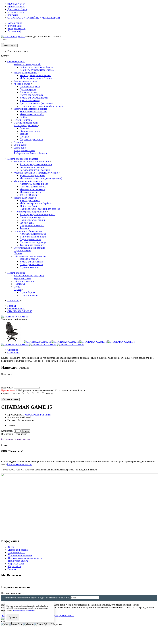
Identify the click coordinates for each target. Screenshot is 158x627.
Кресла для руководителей (34, 97)
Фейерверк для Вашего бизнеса (30, 153)
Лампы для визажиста (31, 264)
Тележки (24, 228)
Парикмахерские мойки (32, 220)
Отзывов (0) (13, 352)
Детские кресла (28, 89)
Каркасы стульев (22, 278)
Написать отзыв (22, 439)
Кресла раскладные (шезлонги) (36, 103)
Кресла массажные (30, 100)
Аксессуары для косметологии (36, 164)
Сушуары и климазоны (32, 225)
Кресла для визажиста (31, 261)
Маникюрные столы (30, 192)
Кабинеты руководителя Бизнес (36, 67)
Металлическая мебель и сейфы (31, 108)
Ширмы (18, 253)
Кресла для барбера (30, 200)
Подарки (24, 136)
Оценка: (5, 393)
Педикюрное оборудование (28, 231)
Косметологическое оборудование (32, 161)
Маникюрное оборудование (29, 181)
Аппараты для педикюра (33, 234)
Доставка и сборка (18, 549)
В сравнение (20, 434)
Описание (12, 349)
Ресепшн (18, 142)
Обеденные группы (24, 281)
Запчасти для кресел (30, 92)
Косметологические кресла (34, 167)
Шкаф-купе (20, 147)
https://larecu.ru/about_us (19, 464)
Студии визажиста (29, 267)
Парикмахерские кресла (32, 217)
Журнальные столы (30, 131)
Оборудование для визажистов (30, 256)
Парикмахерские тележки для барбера (40, 209)
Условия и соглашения (20, 555)
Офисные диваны (23, 120)
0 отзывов (6, 439)
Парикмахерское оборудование (30, 211)
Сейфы (23, 117)
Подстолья (19, 284)
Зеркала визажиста (30, 259)
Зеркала (24, 133)
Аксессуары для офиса (26, 125)
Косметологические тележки (35, 170)
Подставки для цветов (31, 139)
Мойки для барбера (30, 206)
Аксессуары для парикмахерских (37, 214)
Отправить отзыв (10, 399)
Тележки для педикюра (32, 245)
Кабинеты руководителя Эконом (37, 70)
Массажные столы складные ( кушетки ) (41, 178)
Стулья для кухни (29, 295)
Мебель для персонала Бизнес (35, 75)
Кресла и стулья (22, 83)
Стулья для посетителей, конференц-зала (41, 106)
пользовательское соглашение (23, 610)
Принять (13, 617)
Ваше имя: (6, 374)
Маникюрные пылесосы (32, 189)
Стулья (17, 289)
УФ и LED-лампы (29, 195)
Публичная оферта (18, 561)
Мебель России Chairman (38, 414)
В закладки (7, 434)
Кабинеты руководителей (27, 64)
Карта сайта (14, 566)
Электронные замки (24, 150)
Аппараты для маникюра (33, 186)
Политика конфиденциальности (25, 558)
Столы (17, 286)
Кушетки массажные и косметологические (36, 172)
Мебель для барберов (25, 197)
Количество (7, 431)
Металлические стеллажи (33, 111)
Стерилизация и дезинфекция (29, 247)
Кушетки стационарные (32, 175)
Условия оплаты (16, 552)
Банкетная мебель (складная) (29, 275)
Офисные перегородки (26, 122)
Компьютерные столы (25, 81)
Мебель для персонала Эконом (36, 78)
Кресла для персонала (31, 95)
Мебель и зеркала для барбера (35, 203)
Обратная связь (16, 563)
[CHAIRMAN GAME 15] (15, 316)
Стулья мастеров (22, 250)
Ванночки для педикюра (33, 236)
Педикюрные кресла (30, 239)
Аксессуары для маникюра (34, 183)
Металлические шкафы (32, 114)
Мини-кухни (20, 145)
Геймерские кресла (30, 86)
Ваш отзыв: (7, 387)
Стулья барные (27, 292)
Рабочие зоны (27, 222)
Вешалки (24, 128)
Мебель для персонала (26, 72)
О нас (11, 547)
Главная (11, 569)
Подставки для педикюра (33, 242)
